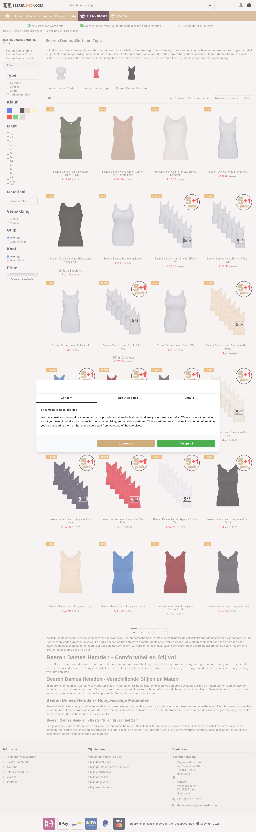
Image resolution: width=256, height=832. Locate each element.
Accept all (186, 443)
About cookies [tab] (128, 397)
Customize (126, 443)
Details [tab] (189, 397)
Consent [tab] (66, 397)
